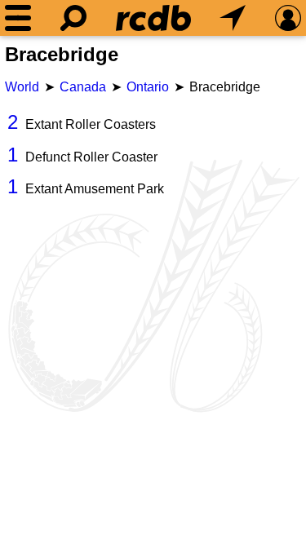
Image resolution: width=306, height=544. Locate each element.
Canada (83, 87)
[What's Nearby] (233, 18)
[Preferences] (288, 18)
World (22, 87)
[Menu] (18, 18)
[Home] (153, 18)
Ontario (147, 87)
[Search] (73, 18)
